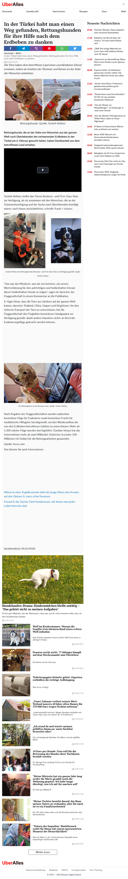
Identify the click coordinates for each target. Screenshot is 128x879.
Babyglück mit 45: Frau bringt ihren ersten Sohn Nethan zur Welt (109, 154)
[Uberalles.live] (13, 4)
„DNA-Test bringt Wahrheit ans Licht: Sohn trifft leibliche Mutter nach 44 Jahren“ (108, 51)
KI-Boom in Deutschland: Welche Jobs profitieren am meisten (108, 128)
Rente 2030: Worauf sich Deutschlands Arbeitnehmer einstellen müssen (106, 137)
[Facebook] (10, 48)
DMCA (65, 870)
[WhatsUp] (62, 48)
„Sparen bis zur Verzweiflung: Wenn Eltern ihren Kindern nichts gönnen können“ (109, 62)
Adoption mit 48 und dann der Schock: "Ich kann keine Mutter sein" (108, 40)
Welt (123, 11)
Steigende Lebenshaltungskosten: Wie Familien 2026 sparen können (109, 146)
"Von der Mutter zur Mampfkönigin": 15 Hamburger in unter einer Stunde (108, 108)
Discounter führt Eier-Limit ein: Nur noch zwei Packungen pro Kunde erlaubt (109, 164)
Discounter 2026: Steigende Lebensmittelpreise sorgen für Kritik (109, 173)
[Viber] (36, 48)
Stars (104, 11)
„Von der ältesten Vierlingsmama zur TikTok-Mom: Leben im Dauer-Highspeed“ (110, 118)
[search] (123, 4)
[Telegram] (23, 48)
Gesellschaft (32, 11)
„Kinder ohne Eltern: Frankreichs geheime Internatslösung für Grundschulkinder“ (108, 86)
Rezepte (83, 11)
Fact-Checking (96, 870)
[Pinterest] (49, 48)
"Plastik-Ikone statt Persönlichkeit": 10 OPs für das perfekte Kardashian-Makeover (109, 97)
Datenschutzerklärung (35, 870)
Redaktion (53, 870)
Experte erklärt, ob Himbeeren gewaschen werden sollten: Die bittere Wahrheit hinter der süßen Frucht (109, 74)
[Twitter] (75, 48)
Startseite (7, 11)
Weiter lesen (43, 852)
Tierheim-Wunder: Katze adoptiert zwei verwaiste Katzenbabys (109, 31)
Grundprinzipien (79, 870)
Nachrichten (59, 11)
